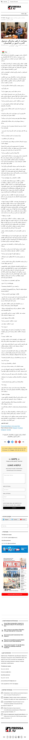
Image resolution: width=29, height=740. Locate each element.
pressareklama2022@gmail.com (8, 681)
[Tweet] (12, 441)
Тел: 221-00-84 (5, 669)
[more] (19, 695)
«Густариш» (15, 683)
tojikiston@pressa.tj (12, 537)
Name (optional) (7, 486)
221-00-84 (4, 537)
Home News (13, 45)
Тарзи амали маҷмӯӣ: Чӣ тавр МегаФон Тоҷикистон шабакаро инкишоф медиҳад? (14, 646)
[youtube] (16, 737)
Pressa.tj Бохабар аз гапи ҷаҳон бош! (10, 426)
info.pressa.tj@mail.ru (6, 672)
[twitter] (10, 737)
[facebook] (7, 737)
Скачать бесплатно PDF (15, 594)
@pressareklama (12, 543)
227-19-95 (4, 543)
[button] (24, 13)
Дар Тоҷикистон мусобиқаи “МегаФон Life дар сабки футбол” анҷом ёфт (14, 630)
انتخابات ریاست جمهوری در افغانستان (17, 434)
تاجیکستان (19, 45)
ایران (23, 45)
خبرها (17, 45)
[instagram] (13, 737)
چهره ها (8, 18)
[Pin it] (19, 441)
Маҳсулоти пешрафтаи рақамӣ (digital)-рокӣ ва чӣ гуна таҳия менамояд (14, 640)
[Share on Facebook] (8, 441)
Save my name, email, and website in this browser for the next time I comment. (12, 504)
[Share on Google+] (16, 441)
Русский (16, 1)
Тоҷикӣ (11, 1)
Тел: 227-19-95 (5, 678)
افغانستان (25, 45)
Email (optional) (7, 493)
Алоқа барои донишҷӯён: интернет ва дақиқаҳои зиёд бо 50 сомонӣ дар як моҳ (14, 625)
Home (3, 18)
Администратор (5, 45)
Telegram (12, 450)
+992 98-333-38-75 (20, 450)
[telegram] (18, 737)
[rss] (21, 737)
